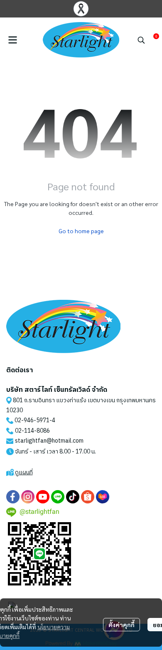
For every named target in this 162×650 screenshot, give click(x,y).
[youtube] (42, 496)
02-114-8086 (32, 431)
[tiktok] (72, 496)
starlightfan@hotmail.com (49, 441)
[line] (57, 496)
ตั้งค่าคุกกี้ (121, 624)
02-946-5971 (32, 420)
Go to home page (81, 230)
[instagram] (27, 496)
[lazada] (102, 496)
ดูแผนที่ (24, 472)
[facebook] (13, 496)
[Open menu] (12, 40)
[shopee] (87, 496)
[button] (141, 40)
